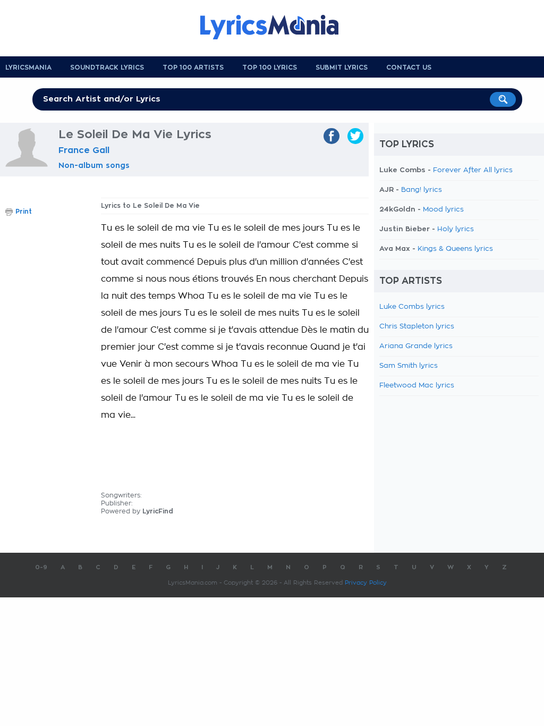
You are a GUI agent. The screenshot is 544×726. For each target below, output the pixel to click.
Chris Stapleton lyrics (416, 326)
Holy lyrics (455, 229)
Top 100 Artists (193, 67)
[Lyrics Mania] (277, 27)
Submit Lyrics (342, 67)
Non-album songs (94, 165)
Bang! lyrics (421, 190)
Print (23, 211)
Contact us (408, 67)
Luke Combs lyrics (412, 306)
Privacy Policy (366, 583)
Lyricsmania (28, 67)
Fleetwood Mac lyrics (416, 385)
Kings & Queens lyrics (455, 249)
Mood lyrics (443, 209)
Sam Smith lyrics (408, 365)
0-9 (41, 567)
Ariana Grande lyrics (416, 346)
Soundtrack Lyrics (107, 67)
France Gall (83, 150)
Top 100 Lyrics (269, 67)
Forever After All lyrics (473, 170)
